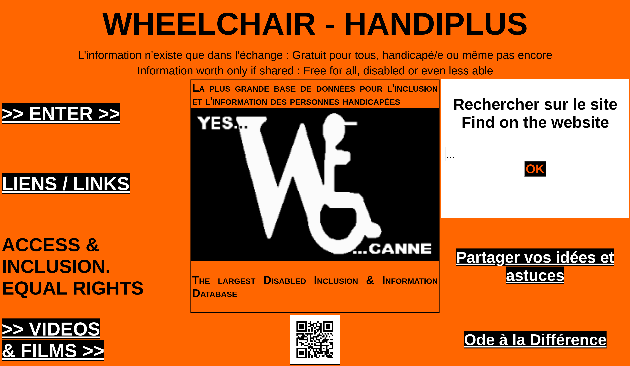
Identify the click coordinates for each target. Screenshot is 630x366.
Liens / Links (66, 183)
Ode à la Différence (535, 339)
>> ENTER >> (61, 113)
